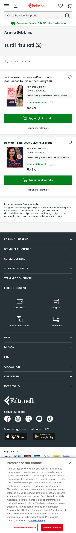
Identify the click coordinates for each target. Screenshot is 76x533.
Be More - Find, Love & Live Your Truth (28, 143)
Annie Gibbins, (34, 90)
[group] (38, 23)
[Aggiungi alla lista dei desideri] (69, 77)
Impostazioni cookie (24, 527)
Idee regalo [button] (12, 386)
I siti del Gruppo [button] (15, 288)
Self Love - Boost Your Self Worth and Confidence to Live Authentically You (28, 79)
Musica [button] (9, 347)
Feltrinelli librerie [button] (16, 239)
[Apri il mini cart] (69, 5)
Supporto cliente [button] (16, 268)
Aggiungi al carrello (40, 118)
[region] (38, 495)
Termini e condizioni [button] (18, 278)
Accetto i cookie (52, 527)
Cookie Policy (37, 520)
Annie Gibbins (38, 86)
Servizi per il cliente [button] (17, 249)
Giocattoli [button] (12, 366)
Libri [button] (7, 337)
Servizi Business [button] (14, 259)
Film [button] (6, 357)
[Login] (15, 5)
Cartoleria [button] (12, 376)
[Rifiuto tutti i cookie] (70, 463)
